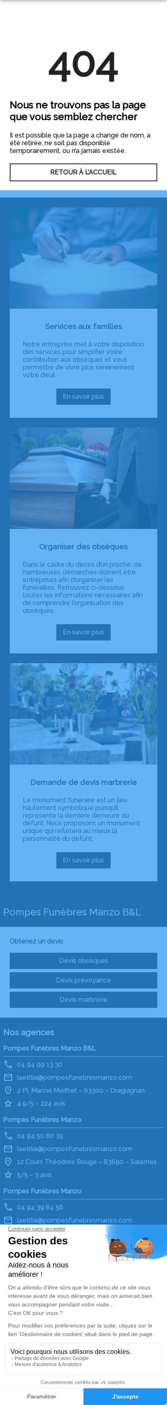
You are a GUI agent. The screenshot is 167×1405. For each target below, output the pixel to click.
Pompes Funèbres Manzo (42, 1120)
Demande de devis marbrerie (83, 782)
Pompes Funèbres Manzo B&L (49, 1048)
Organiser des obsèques (83, 546)
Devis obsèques (83, 961)
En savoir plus (86, 399)
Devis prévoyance (83, 980)
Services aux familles (83, 326)
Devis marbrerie (83, 999)
